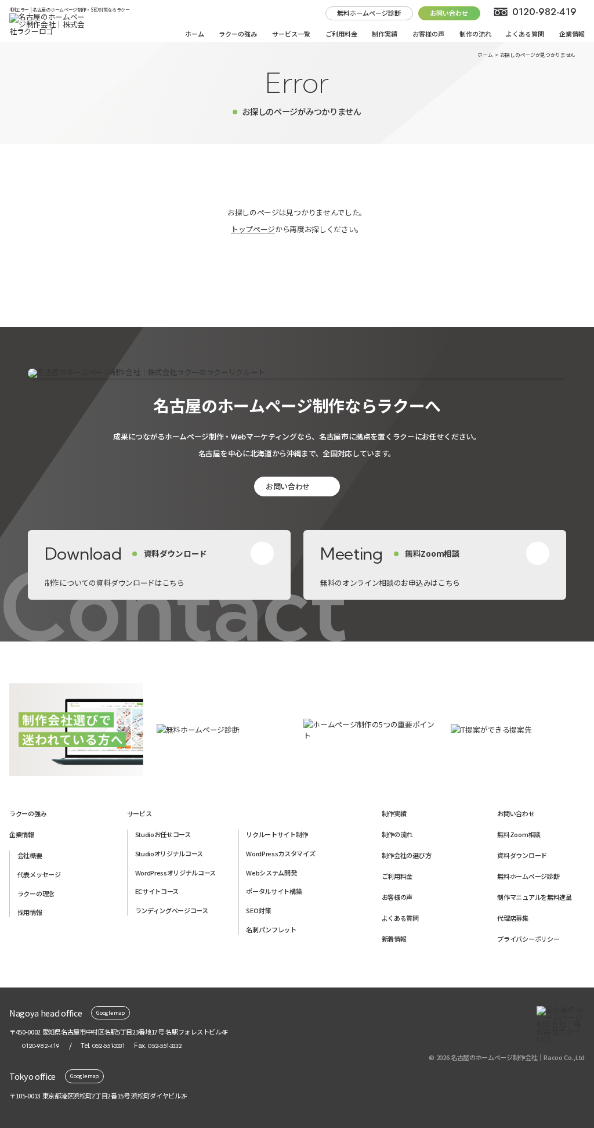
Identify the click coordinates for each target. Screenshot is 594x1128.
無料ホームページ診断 (369, 12)
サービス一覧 (291, 33)
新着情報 (394, 938)
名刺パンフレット (271, 929)
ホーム (194, 33)
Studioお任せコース (163, 834)
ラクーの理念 (36, 893)
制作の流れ (475, 33)
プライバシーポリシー (528, 938)
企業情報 (572, 33)
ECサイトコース (157, 891)
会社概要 (29, 855)
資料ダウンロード (521, 855)
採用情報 (29, 912)
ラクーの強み (238, 33)
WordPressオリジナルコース (175, 872)
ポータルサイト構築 (274, 891)
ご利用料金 (341, 33)
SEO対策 (258, 910)
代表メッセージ (39, 874)
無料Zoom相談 (518, 834)
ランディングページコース (171, 910)
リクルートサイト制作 (277, 834)
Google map (110, 1012)
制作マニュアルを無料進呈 (534, 897)
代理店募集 (512, 917)
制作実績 (384, 33)
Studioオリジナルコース (169, 853)
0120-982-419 (544, 12)
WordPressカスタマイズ (280, 853)
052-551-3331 (108, 1045)
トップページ (253, 229)
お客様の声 (428, 33)
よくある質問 (525, 33)
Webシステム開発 (271, 872)
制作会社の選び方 (406, 855)
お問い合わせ (288, 486)
